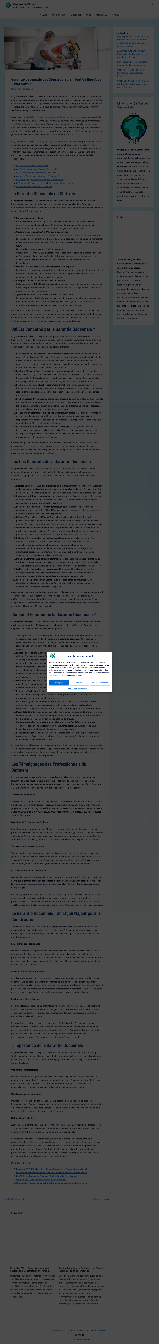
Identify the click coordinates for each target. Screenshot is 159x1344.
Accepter (59, 683)
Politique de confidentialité (78, 688)
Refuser (79, 683)
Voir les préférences (100, 683)
